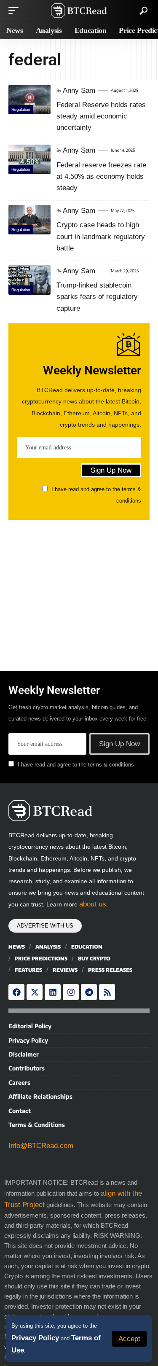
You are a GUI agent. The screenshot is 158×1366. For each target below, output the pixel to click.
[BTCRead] (79, 10)
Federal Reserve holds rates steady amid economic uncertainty (101, 116)
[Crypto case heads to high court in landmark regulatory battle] (29, 219)
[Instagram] (71, 992)
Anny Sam (79, 90)
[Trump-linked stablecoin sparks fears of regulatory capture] (29, 280)
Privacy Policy (35, 1338)
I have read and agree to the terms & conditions (76, 765)
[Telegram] (89, 992)
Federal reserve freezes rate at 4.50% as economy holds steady (101, 176)
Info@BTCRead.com (40, 1146)
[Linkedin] (53, 992)
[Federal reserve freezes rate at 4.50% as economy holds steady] (29, 159)
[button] (129, 1339)
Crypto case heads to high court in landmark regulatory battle (100, 236)
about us (92, 904)
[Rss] (107, 992)
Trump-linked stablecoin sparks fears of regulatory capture (97, 296)
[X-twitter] (35, 992)
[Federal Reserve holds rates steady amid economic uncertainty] (29, 99)
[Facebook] (16, 992)
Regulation (20, 109)
